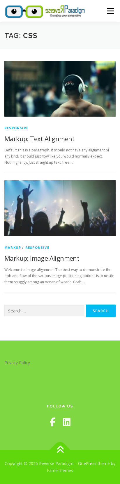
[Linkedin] (66, 422)
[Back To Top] (60, 449)
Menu (110, 10)
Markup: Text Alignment (39, 138)
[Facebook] (52, 422)
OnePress (87, 463)
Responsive (16, 128)
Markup (12, 247)
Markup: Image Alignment (41, 258)
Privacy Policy (17, 362)
